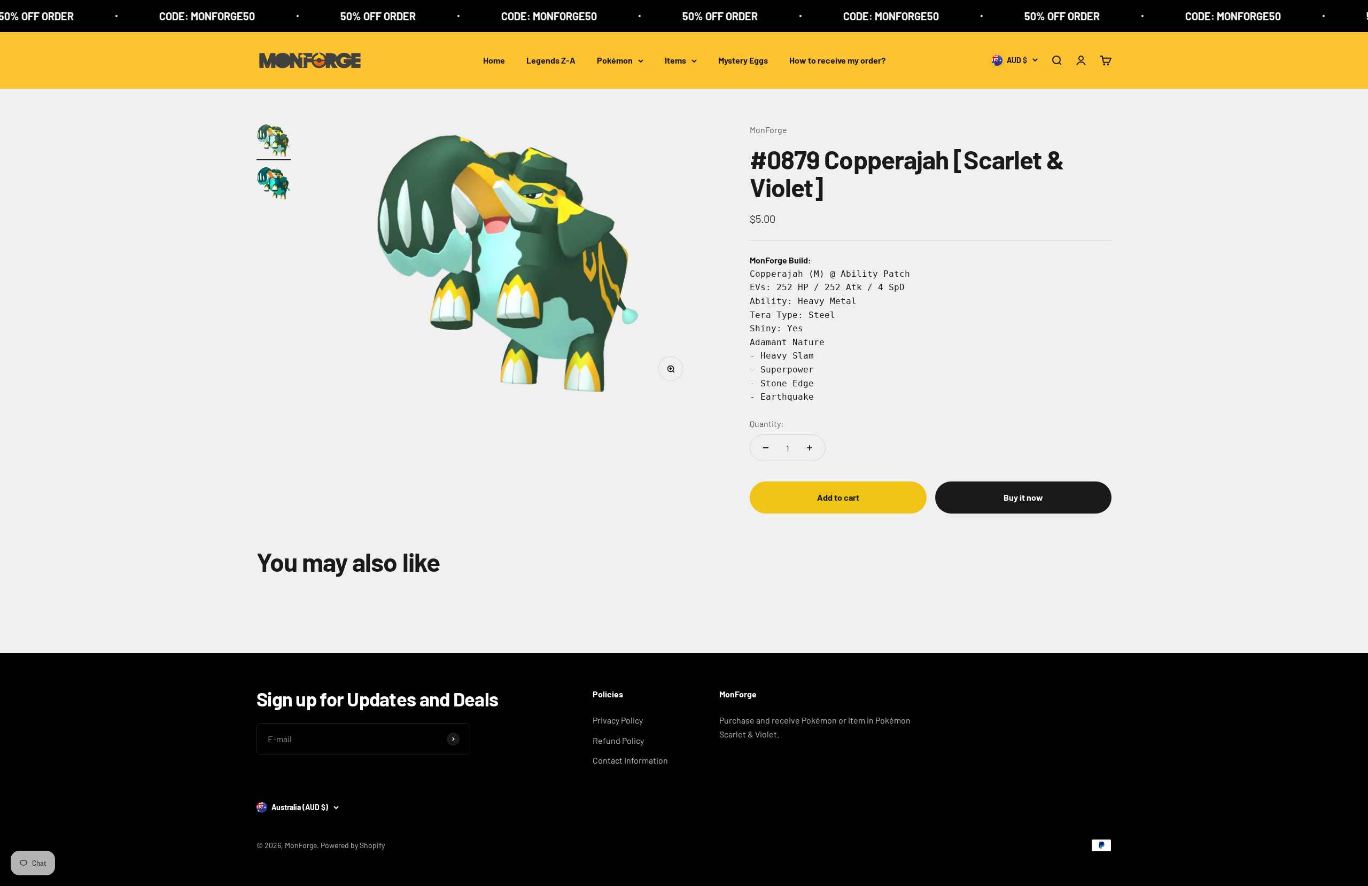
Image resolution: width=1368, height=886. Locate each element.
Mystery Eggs (743, 60)
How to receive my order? (837, 60)
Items (675, 60)
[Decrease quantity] (765, 448)
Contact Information (630, 760)
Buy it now (1023, 497)
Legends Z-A (551, 60)
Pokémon (615, 60)
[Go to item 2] (273, 184)
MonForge (768, 130)
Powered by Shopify (353, 845)
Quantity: (766, 423)
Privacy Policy (618, 720)
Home (494, 60)
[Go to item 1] (273, 141)
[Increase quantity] (809, 448)
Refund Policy (618, 740)
